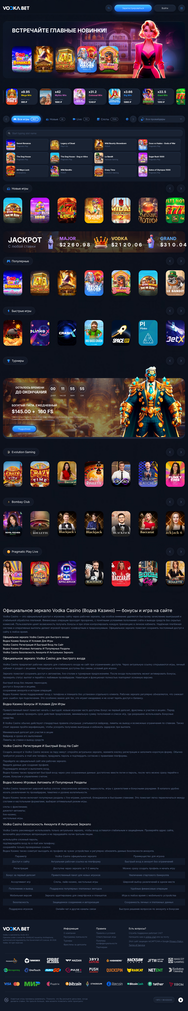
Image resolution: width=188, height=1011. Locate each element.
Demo (13, 225)
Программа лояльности (75, 937)
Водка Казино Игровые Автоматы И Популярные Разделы (36, 648)
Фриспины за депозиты (75, 944)
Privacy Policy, (176, 941)
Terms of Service (137, 945)
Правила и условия (105, 933)
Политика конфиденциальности (106, 942)
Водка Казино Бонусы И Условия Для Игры (28, 640)
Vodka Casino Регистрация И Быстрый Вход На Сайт (33, 644)
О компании (69, 933)
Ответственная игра (106, 937)
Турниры (68, 940)
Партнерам (101, 947)
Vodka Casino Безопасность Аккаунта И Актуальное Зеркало (38, 652)
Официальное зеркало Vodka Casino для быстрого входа (36, 637)
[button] (6, 119)
